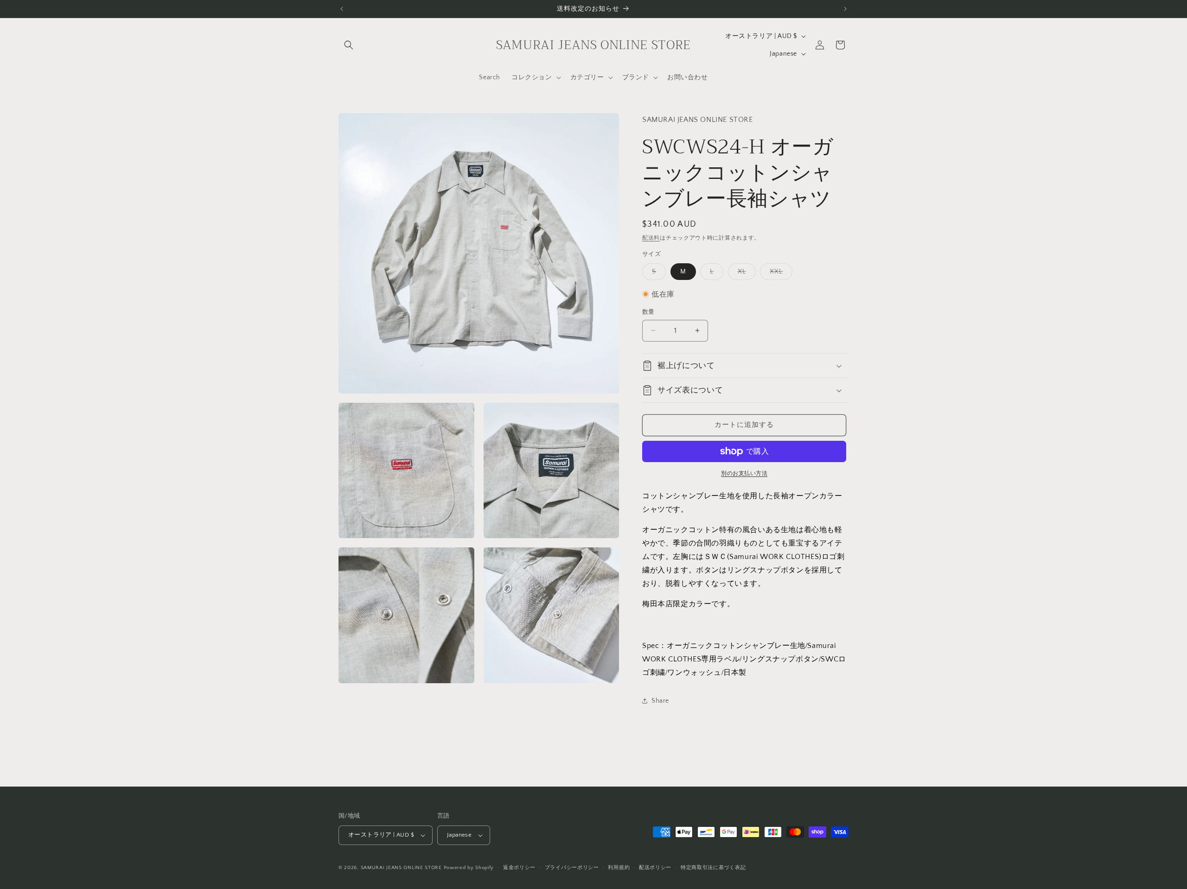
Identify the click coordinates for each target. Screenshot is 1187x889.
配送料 (651, 238)
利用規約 (619, 867)
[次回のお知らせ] (845, 9)
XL (745, 273)
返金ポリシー (519, 867)
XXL (779, 273)
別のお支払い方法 (744, 473)
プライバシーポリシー (572, 867)
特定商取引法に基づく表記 (713, 867)
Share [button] (660, 701)
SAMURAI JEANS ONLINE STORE (401, 867)
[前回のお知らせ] (342, 9)
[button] (348, 45)
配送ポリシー (655, 867)
